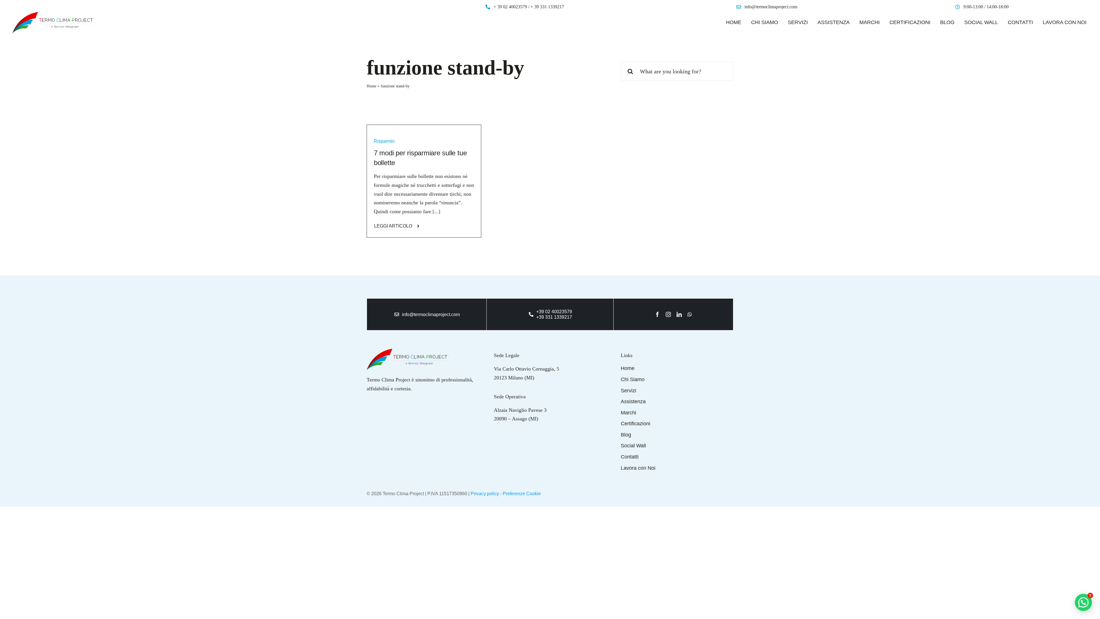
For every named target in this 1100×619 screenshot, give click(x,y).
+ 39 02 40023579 (510, 6)
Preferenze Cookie (522, 493)
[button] (1083, 602)
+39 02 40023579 (554, 311)
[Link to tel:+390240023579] (531, 314)
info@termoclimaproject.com (771, 6)
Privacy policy (485, 493)
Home (371, 86)
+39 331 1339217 (554, 317)
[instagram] (668, 314)
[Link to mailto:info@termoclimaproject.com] (397, 314)
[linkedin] (679, 314)
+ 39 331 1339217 (547, 6)
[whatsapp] (690, 314)
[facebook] (657, 314)
